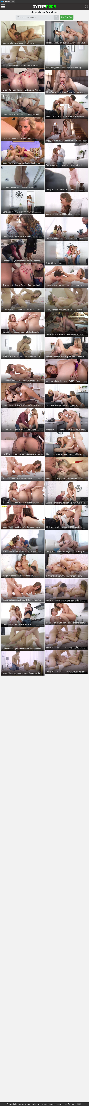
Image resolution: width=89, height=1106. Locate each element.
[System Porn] (44, 6)
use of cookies (69, 1104)
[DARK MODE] (86, 6)
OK (79, 1104)
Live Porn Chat (66, 17)
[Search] (56, 17)
